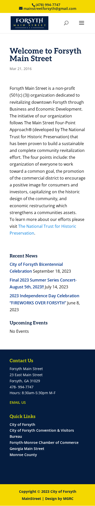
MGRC (68, 498)
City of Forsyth (22, 424)
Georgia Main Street (27, 448)
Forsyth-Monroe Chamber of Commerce (44, 442)
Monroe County (23, 454)
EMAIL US (18, 402)
